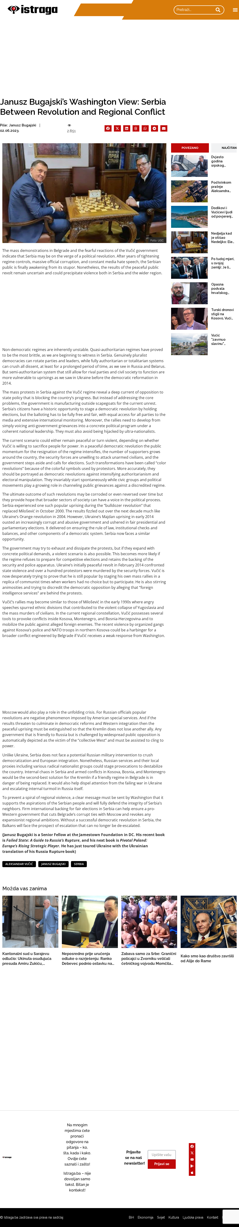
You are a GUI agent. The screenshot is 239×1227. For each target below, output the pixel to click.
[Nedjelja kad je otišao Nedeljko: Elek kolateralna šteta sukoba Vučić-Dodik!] (189, 242)
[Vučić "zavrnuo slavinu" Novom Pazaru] (189, 344)
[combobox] (194, 10)
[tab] (190, 148)
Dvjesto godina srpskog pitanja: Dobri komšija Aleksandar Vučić (222, 161)
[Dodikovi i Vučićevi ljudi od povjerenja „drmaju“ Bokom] (189, 217)
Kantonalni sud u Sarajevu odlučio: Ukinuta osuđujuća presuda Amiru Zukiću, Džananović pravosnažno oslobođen (26, 959)
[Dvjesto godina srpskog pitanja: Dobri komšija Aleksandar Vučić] (189, 166)
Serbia (79, 864)
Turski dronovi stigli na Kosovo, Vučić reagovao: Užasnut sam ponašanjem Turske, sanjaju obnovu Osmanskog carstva (222, 314)
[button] (235, 10)
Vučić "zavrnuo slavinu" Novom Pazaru (218, 339)
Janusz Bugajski (53, 864)
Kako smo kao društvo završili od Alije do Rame (207, 958)
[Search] (218, 10)
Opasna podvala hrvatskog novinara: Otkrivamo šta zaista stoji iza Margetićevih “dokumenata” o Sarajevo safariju (222, 289)
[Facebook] (192, 1146)
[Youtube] (192, 1159)
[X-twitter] (192, 1153)
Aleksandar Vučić (19, 864)
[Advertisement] (119, 54)
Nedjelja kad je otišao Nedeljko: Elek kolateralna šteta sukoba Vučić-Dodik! (222, 238)
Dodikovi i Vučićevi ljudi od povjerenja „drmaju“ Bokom (222, 212)
